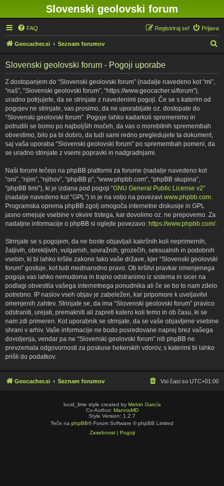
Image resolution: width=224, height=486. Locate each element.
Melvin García (144, 404)
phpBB (79, 423)
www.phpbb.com (187, 197)
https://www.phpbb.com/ (181, 223)
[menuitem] (27, 28)
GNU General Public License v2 (158, 188)
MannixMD (126, 410)
